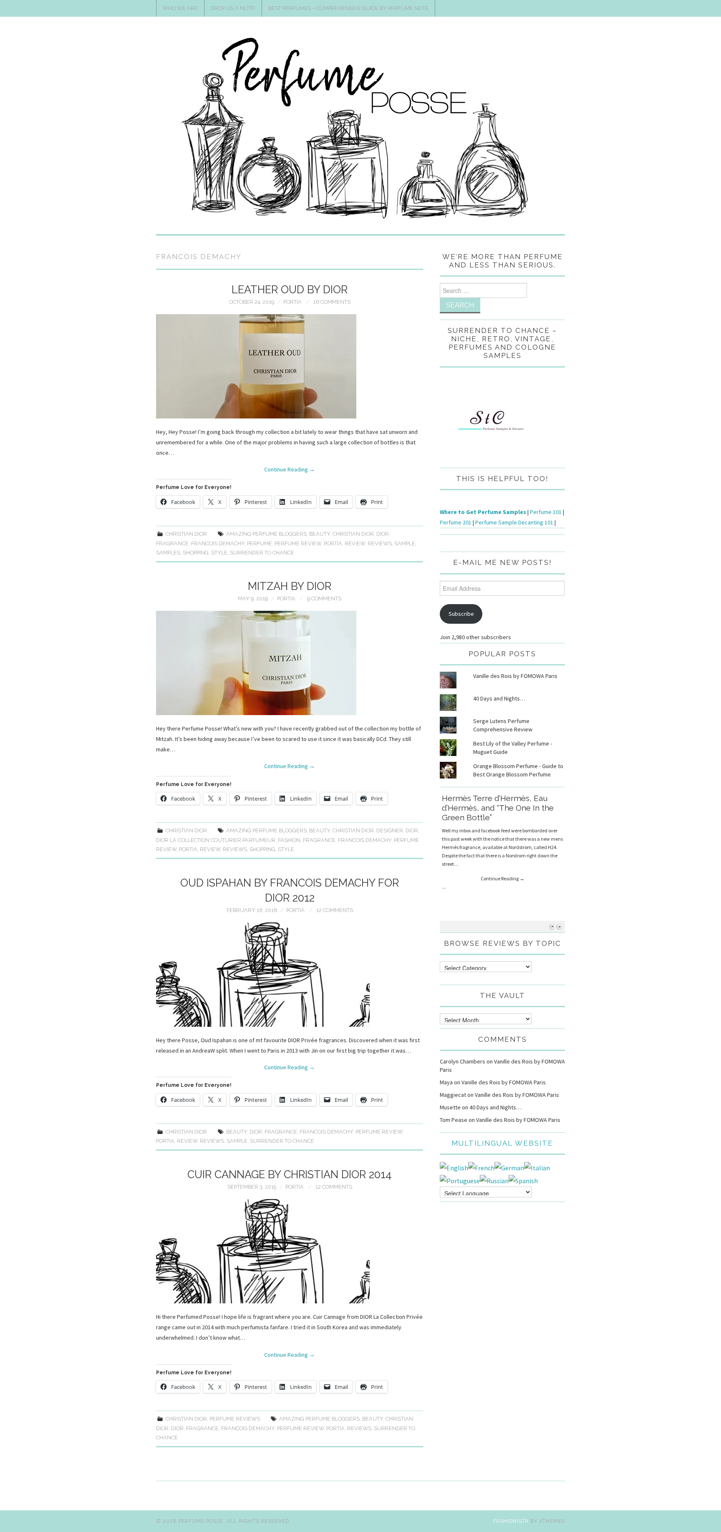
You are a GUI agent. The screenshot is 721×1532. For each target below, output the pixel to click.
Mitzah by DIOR (289, 586)
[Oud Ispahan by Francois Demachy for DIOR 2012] (289, 974)
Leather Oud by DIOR (290, 289)
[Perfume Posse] (360, 129)
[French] (481, 1167)
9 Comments (324, 598)
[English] (454, 1167)
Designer (389, 830)
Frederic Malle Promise (485, 798)
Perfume (259, 543)
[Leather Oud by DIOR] (289, 366)
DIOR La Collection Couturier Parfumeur (215, 840)
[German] (509, 1167)
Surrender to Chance (262, 552)
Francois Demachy (218, 543)
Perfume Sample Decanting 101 (514, 522)
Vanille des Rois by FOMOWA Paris (515, 676)
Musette (450, 1107)
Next (559, 926)
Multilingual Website (502, 1143)
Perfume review (298, 543)
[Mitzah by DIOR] (289, 663)
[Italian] (537, 1167)
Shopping (196, 552)
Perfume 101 (546, 512)
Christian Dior (186, 534)
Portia (292, 302)
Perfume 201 (455, 522)
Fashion (289, 840)
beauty (319, 534)
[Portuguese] (460, 1179)
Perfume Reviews (234, 1419)
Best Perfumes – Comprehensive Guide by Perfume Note (348, 8)
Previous (552, 926)
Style (219, 552)
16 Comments (331, 302)
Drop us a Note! (233, 8)
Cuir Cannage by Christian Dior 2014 (289, 1174)
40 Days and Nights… (499, 698)
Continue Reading (289, 469)
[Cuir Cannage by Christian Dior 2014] (289, 1251)
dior (382, 534)
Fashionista (511, 1521)
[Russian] (494, 1179)
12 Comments (334, 910)
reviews (380, 543)
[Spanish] (523, 1179)
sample (404, 543)
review (355, 543)
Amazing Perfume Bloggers (266, 534)
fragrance (172, 543)
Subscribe (461, 613)
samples (168, 552)
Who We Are (180, 8)
